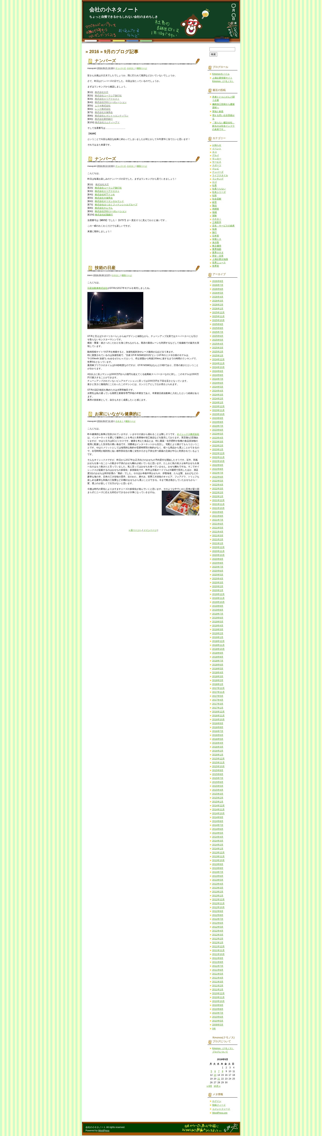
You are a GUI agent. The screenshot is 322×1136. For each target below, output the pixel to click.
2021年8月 (217, 516)
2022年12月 (218, 453)
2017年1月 (217, 707)
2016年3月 (217, 747)
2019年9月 (217, 606)
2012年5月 (217, 927)
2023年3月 (217, 441)
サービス (216, 162)
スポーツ (216, 165)
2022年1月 (217, 496)
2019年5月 (217, 621)
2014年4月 (217, 837)
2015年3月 (217, 794)
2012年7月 (217, 919)
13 (215, 1075)
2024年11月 (218, 363)
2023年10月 (218, 414)
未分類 (215, 242)
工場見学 (216, 222)
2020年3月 (217, 582)
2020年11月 (218, 551)
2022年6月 (217, 477)
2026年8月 (217, 281)
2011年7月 (217, 966)
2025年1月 (217, 355)
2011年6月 (217, 970)
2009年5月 (217, 1024)
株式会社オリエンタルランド (109, 201)
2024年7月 (217, 379)
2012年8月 (217, 915)
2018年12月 (218, 641)
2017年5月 (217, 696)
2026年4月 (217, 297)
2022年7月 (217, 473)
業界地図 (216, 249)
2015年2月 (217, 797)
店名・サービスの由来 (223, 225)
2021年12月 (218, 500)
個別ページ (142, 68)
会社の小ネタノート (114, 9)
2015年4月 (217, 790)
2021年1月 (217, 543)
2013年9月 (217, 864)
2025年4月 (217, 344)
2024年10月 (218, 367)
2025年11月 (218, 316)
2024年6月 (217, 383)
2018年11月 (218, 645)
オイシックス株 (184, 434)
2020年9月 (217, 559)
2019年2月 (217, 633)
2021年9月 (217, 512)
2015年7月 (217, 778)
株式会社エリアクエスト (107, 191)
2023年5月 (217, 434)
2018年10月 (218, 649)
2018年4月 (217, 672)
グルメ (215, 155)
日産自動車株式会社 (97, 288)
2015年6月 (217, 782)
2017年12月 (218, 688)
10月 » (217, 1086)
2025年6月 (217, 336)
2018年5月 (217, 668)
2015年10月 (218, 766)
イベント (216, 148)
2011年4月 (217, 977)
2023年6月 (217, 430)
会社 (197, 434)
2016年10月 (218, 719)
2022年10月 (218, 461)
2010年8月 (217, 1009)
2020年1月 (217, 590)
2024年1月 (217, 402)
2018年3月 (217, 676)
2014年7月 (217, 825)
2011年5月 (217, 974)
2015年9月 (217, 770)
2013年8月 (217, 868)
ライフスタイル (220, 175)
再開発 (215, 209)
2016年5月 (217, 739)
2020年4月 (217, 578)
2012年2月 (217, 938)
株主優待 (216, 245)
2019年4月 (217, 625)
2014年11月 (218, 809)
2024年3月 (217, 394)
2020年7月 (217, 567)
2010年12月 (218, 993)
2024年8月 (217, 375)
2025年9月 (217, 324)
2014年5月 (217, 833)
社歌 (214, 195)
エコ (214, 152)
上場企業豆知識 (220, 259)
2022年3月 (217, 488)
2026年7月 (217, 285)
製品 (214, 205)
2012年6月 (217, 923)
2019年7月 (217, 614)
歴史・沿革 (217, 256)
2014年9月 (217, 817)
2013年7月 (217, 872)
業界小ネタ (217, 252)
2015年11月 (218, 762)
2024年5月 (217, 387)
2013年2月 (217, 891)
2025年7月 (217, 332)
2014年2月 (217, 844)
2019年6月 (217, 617)
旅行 (214, 232)
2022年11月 (218, 457)
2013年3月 (217, 887)
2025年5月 (217, 340)
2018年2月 (217, 680)
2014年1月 (217, 848)
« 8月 (209, 1086)
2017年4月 (217, 700)
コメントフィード (221, 1109)
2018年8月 (217, 657)
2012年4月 (217, 931)
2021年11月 (218, 504)
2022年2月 (217, 492)
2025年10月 (218, 320)
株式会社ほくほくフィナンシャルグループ (116, 204)
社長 (214, 185)
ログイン (216, 1101)
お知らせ (216, 145)
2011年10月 (218, 954)
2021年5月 (217, 527)
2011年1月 (217, 989)
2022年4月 (217, 484)
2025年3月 (217, 347)
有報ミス (216, 239)
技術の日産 (105, 267)
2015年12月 (218, 758)
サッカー (216, 158)
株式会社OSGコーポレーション (111, 211)
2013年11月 (218, 856)
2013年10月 (218, 860)
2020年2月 (217, 586)
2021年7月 (217, 520)
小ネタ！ (131, 68)
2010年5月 (217, 1021)
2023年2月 (217, 445)
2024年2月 (217, 398)
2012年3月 (217, 934)
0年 (214, 1028)
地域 (214, 212)
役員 (214, 229)
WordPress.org (219, 1113)
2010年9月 (217, 1005)
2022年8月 (217, 469)
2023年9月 (217, 418)
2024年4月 (217, 390)
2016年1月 (217, 754)
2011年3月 (217, 981)
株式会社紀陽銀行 (104, 214)
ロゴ (214, 182)
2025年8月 (217, 328)
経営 (214, 202)
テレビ (215, 168)
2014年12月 (218, 805)
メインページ (150, 530)
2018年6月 (217, 664)
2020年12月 (218, 547)
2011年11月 (218, 950)
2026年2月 (217, 304)
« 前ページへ (135, 530)
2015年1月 (217, 801)
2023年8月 (217, 422)
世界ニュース (219, 262)
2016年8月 (217, 727)
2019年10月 (218, 602)
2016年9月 (217, 723)
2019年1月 (217, 637)
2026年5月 (217, 293)
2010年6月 (217, 1017)
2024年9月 (217, 371)
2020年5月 (217, 574)
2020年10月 (218, 555)
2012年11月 (218, 903)
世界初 (215, 266)
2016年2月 (217, 751)
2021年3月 (217, 535)
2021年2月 (217, 539)
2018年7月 (217, 660)
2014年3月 (217, 841)
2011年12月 (218, 946)
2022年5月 (217, 480)
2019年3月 (217, 629)
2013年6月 (217, 876)
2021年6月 (217, 524)
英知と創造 (217, 111)
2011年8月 (217, 962)
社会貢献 (216, 199)
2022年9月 (217, 465)
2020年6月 (217, 570)
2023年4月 (217, 437)
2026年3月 (217, 300)
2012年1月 (217, 942)
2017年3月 (217, 704)
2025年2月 (217, 351)
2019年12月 (218, 594)
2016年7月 (217, 731)
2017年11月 (218, 692)
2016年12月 (218, 711)
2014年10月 (218, 813)
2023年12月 (218, 406)
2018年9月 (217, 653)
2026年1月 (217, 308)
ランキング (217, 178)
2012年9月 (217, 911)
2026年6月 (217, 289)
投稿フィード (219, 1105)
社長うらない (219, 188)
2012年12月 (218, 899)
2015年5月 (217, 786)
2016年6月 (217, 735)
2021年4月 (217, 531)
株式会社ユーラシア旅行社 (108, 188)
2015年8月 (217, 774)
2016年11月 (218, 715)
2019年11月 (218, 598)
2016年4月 (217, 743)
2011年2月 (217, 985)
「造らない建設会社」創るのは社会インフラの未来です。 (223, 126)
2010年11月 (218, 997)
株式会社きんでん (104, 208)
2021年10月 (218, 508)
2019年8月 (217, 610)
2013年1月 (217, 895)
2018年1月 (217, 684)
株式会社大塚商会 (104, 198)
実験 (214, 215)
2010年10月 (218, 1001)
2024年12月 (218, 359)
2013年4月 (217, 884)
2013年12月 (218, 852)
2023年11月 (218, 410)
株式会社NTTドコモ (105, 194)
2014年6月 (217, 829)
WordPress (103, 1130)
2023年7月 (217, 426)
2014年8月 (217, 821)
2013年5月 (217, 880)
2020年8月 (217, 563)
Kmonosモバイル (221, 74)
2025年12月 (218, 312)
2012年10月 (218, 907)
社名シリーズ (219, 192)
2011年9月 (217, 958)
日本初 (215, 235)
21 (218, 1078)
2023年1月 (217, 449)
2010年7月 (217, 1013)
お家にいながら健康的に (118, 413)
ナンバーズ (105, 60)
